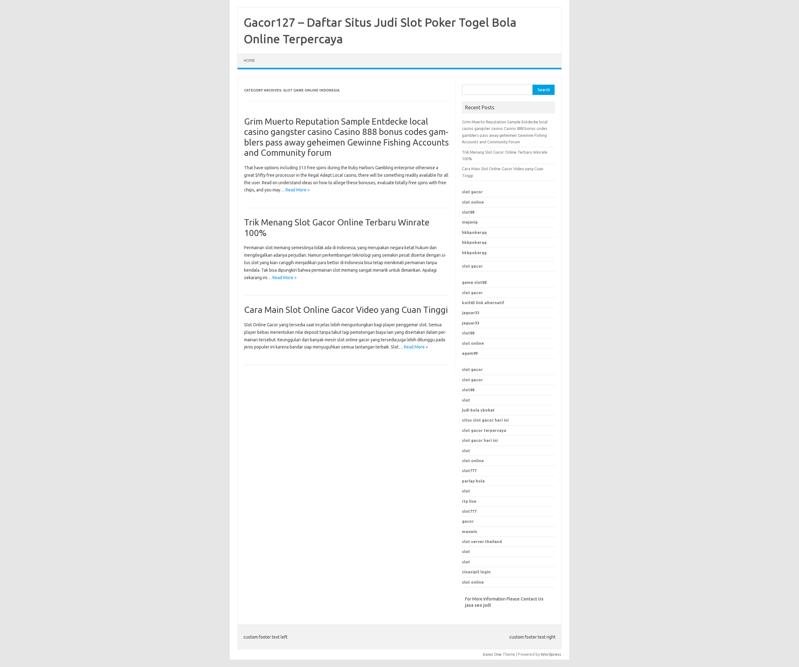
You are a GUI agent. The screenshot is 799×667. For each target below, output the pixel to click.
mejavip (470, 222)
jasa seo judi (478, 605)
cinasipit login (476, 572)
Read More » (298, 189)
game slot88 (474, 282)
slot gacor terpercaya (484, 430)
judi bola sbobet (478, 410)
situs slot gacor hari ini (485, 420)
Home (249, 60)
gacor (468, 521)
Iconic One (492, 654)
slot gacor (472, 192)
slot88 (468, 212)
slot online (473, 202)
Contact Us (532, 598)
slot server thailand (482, 541)
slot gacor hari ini (480, 440)
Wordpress (551, 654)
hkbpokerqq (474, 232)
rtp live (469, 501)
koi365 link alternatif (483, 302)
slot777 (469, 511)
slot (466, 400)
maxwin (469, 531)
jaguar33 (470, 312)
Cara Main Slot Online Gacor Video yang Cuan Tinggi (346, 309)
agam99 (470, 353)
